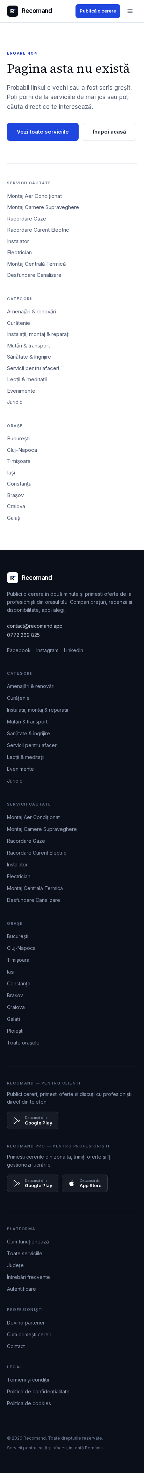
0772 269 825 (23, 635)
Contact (16, 1346)
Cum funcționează (28, 1241)
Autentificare (21, 1289)
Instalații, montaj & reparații (39, 334)
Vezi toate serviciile (43, 131)
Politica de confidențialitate (38, 1391)
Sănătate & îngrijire (29, 356)
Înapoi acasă (109, 131)
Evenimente (21, 390)
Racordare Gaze (26, 218)
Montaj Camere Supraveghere (43, 207)
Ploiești (15, 1031)
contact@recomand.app (35, 626)
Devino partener (26, 1323)
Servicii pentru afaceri (33, 368)
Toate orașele (23, 1043)
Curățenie (18, 323)
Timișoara (18, 461)
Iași (11, 472)
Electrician (19, 252)
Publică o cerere (98, 11)
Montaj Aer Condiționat (34, 196)
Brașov (15, 495)
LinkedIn (73, 650)
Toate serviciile (24, 1253)
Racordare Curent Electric (38, 229)
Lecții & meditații (27, 379)
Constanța (19, 483)
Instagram (47, 650)
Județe (15, 1265)
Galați (13, 517)
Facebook (19, 650)
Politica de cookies (29, 1403)
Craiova (16, 506)
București (18, 438)
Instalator (18, 241)
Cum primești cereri (29, 1334)
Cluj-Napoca (22, 450)
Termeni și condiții (28, 1380)
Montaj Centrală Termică (36, 264)
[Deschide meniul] (130, 11)
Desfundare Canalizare (34, 275)
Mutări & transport (28, 345)
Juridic (15, 402)
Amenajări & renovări (31, 311)
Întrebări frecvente (28, 1277)
